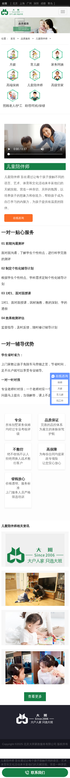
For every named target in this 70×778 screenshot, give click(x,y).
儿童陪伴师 (41, 38)
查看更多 (35, 696)
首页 (12, 38)
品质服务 (25, 38)
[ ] (28, 3)
